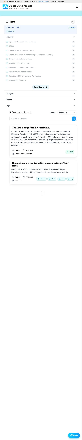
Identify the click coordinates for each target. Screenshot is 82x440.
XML (53, 179)
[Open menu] (77, 7)
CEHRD (11, 46)
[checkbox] (7, 42)
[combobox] (67, 112)
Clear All (72, 27)
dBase (42, 179)
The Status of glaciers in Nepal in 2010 (31, 127)
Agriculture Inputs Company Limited (22, 42)
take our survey (43, 1)
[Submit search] (74, 119)
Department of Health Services (20, 72)
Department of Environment (19, 63)
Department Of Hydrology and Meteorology (25, 76)
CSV (71, 152)
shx (63, 179)
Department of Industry (17, 80)
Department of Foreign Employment (22, 67)
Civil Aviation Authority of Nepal (20, 59)
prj (72, 179)
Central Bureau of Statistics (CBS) (21, 50)
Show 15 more (39, 87)
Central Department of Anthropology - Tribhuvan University (31, 55)
